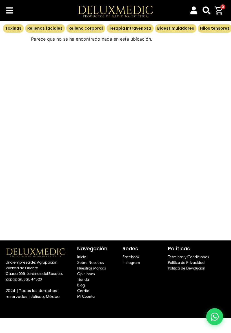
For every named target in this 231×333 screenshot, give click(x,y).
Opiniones (86, 273)
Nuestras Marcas (91, 268)
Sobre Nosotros (90, 262)
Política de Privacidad (186, 262)
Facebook (131, 256)
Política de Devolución (186, 268)
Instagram (131, 262)
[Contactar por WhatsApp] (214, 316)
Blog (81, 285)
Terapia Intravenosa (130, 28)
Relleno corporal (85, 28)
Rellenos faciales (45, 28)
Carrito (83, 290)
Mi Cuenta (86, 296)
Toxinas (13, 28)
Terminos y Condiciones (188, 256)
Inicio (81, 256)
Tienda (83, 279)
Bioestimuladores (175, 28)
